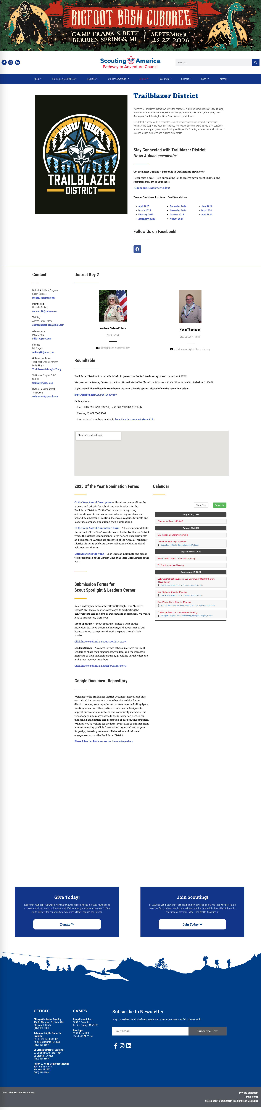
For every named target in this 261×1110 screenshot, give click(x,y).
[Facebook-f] (4, 62)
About (37, 79)
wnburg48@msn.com (43, 352)
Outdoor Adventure (117, 79)
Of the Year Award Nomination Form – (98, 528)
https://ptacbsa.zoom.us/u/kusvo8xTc (135, 419)
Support (185, 79)
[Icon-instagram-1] (10, 62)
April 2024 (206, 214)
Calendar (223, 79)
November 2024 (178, 210)
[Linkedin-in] (17, 62)
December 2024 (178, 206)
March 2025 (144, 210)
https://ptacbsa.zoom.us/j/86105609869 (95, 394)
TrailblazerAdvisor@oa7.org (46, 369)
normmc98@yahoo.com (44, 311)
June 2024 (206, 206)
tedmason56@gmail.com (45, 396)
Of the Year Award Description (93, 502)
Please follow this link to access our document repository (103, 741)
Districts (142, 79)
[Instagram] (122, 1045)
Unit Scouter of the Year (89, 553)
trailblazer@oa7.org (42, 382)
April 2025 (143, 206)
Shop (203, 79)
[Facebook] (137, 249)
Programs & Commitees (63, 79)
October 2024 (177, 214)
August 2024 (176, 218)
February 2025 (145, 214)
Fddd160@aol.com (41, 338)
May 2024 (206, 210)
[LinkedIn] (128, 1045)
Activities (91, 79)
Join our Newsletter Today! (153, 188)
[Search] (255, 62)
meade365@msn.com (43, 297)
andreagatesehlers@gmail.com (48, 324)
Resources (164, 79)
